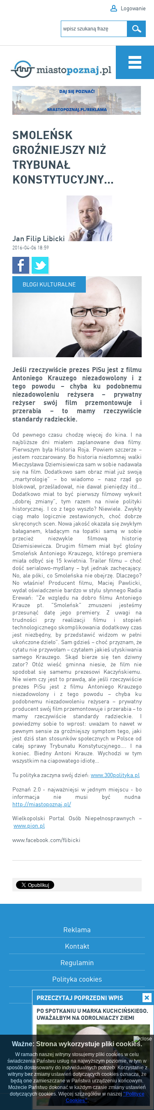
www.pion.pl (29, 825)
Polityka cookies (77, 978)
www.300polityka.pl (115, 774)
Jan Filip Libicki (39, 238)
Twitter (40, 265)
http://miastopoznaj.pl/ (41, 804)
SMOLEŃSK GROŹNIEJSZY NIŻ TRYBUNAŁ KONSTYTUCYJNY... (63, 156)
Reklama (77, 929)
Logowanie (133, 8)
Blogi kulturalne (49, 284)
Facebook (20, 265)
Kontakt (77, 945)
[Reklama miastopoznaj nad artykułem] (77, 100)
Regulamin (77, 962)
